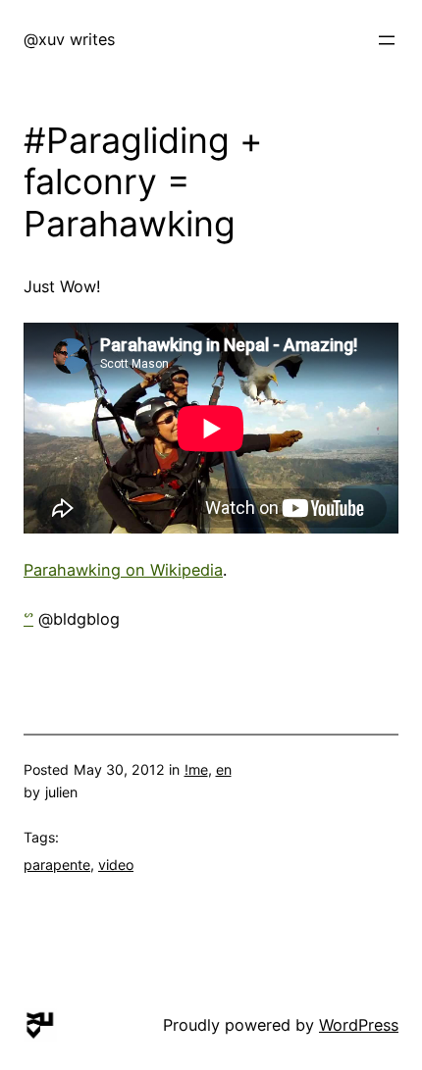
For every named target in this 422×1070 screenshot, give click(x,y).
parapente (57, 864)
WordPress (358, 1025)
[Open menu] (386, 40)
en (224, 769)
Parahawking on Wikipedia (123, 570)
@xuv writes (69, 39)
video (115, 864)
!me (196, 769)
